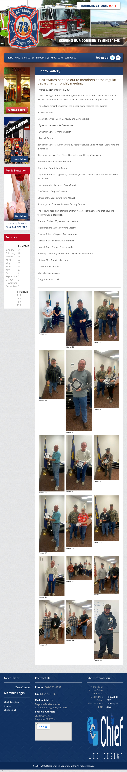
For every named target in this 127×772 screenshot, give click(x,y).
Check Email (10, 709)
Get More (21, 216)
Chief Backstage (11, 701)
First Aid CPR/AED (16, 227)
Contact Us (70, 58)
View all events (22, 687)
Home (10, 58)
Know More (20, 159)
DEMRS (7, 705)
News (17, 58)
